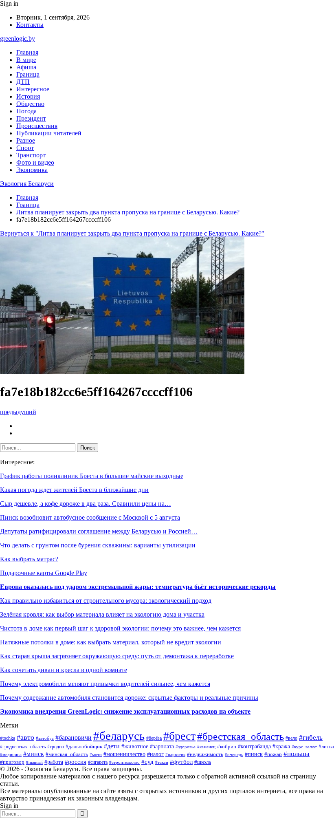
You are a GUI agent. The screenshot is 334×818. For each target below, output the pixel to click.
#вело (291, 738)
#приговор (12, 762)
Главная (27, 52)
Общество (30, 103)
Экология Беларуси (27, 183)
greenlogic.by (17, 38)
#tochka (7, 738)
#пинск (254, 754)
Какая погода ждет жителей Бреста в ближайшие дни (74, 489)
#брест (179, 736)
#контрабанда (254, 746)
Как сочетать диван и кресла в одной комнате (63, 669)
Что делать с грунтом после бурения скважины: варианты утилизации (98, 545)
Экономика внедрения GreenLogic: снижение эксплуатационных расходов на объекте (125, 711)
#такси (161, 762)
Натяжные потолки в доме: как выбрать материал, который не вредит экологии (110, 642)
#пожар (273, 754)
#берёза (154, 738)
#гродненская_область (23, 747)
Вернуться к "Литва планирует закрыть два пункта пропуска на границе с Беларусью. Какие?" (132, 233)
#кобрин (226, 747)
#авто (25, 737)
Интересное (32, 89)
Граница (28, 74)
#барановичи (73, 737)
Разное (25, 140)
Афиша (26, 67)
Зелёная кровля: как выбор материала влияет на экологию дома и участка (102, 614)
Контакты (30, 24)
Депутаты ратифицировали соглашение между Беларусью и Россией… (99, 531)
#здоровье (186, 746)
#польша (296, 754)
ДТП (23, 81)
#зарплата (162, 746)
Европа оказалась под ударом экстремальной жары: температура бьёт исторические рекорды (138, 586)
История (28, 96)
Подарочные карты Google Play (43, 572)
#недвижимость (205, 754)
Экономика (32, 169)
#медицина (11, 754)
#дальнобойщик (84, 747)
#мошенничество (124, 754)
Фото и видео (35, 162)
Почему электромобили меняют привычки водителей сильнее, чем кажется (105, 683)
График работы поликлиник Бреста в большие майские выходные (91, 475)
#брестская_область (240, 736)
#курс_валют (304, 746)
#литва (326, 746)
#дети (112, 746)
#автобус (45, 738)
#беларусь (119, 735)
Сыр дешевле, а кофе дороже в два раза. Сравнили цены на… (85, 503)
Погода (26, 111)
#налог (155, 754)
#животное (134, 746)
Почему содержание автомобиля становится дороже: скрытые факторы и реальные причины (129, 697)
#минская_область (67, 754)
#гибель (311, 737)
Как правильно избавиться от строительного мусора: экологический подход (105, 600)
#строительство (124, 762)
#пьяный (34, 762)
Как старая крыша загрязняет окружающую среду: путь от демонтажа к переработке (117, 656)
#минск (33, 753)
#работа (53, 762)
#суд (147, 761)
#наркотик (175, 754)
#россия (75, 761)
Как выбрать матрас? (29, 559)
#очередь (234, 754)
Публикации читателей (48, 133)
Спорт (25, 147)
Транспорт (31, 155)
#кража (281, 746)
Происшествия (36, 125)
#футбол (181, 761)
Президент (31, 118)
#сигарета (98, 762)
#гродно (55, 747)
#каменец (206, 746)
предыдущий (18, 411)
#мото (96, 754)
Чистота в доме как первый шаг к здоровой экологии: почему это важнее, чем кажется (120, 628)
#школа (202, 762)
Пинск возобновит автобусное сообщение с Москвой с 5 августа (90, 517)
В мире (26, 59)
